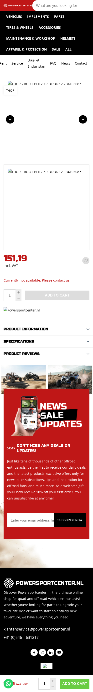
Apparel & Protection (26, 49)
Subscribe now (69, 520)
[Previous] (10, 119)
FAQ (53, 63)
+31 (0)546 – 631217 (21, 637)
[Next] (83, 119)
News (65, 63)
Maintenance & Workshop (30, 38)
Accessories (50, 27)
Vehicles (14, 16)
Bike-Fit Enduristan (36, 63)
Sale (56, 49)
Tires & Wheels (19, 27)
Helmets (68, 38)
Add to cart (74, 684)
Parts (59, 16)
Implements (38, 16)
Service (17, 63)
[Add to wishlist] (85, 260)
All (68, 49)
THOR (10, 90)
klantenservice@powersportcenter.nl (37, 629)
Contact (81, 63)
